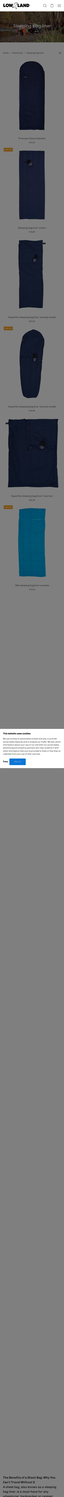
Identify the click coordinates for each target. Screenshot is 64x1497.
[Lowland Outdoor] (16, 5)
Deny (5, 761)
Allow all (17, 761)
